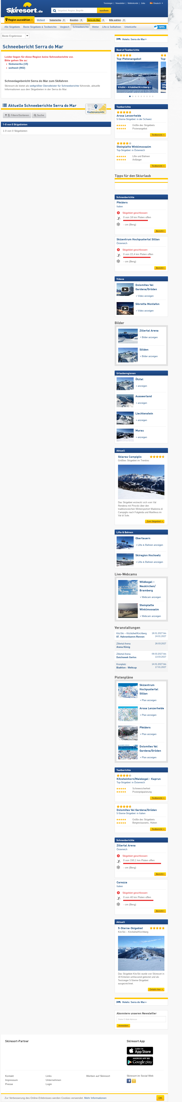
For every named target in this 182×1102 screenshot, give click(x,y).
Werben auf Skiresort (98, 1075)
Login (49, 1084)
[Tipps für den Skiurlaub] (159, 27)
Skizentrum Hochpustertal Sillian (138, 239)
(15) (18, 63)
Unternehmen (53, 1080)
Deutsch (157, 3)
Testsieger (108, 3)
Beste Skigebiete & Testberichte (40, 27)
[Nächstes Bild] (163, 76)
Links (49, 1075)
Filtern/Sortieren (19, 115)
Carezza (122, 882)
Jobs (143, 3)
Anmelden (123, 1025)
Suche (40, 115)
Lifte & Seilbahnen (111, 27)
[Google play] (140, 1064)
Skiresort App (136, 1041)
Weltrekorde (133, 3)
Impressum (11, 1080)
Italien (120, 206)
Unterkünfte (130, 27)
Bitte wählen (115, 20)
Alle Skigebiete (12, 27)
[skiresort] (24, 8)
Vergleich (64, 27)
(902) (17, 67)
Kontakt (9, 1075)
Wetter (95, 27)
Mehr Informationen (95, 1097)
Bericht (159, 231)
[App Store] (140, 1054)
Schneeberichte (81, 27)
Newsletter (120, 3)
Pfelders (122, 202)
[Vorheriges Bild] (119, 76)
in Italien (141, 813)
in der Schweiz (144, 119)
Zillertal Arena (126, 845)
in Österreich (138, 150)
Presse (9, 1084)
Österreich (122, 243)
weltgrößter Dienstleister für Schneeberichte (54, 85)
